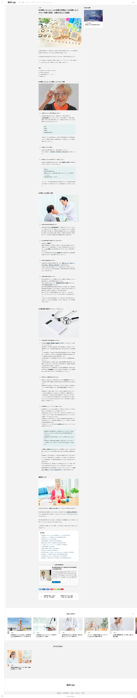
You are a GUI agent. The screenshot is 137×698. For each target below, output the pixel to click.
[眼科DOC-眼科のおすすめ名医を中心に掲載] (12, 2)
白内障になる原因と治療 (44, 72)
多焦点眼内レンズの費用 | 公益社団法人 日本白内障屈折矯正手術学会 (54, 554)
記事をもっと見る (56, 582)
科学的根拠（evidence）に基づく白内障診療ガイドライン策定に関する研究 (55, 535)
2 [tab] (93, 20)
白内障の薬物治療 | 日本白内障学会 (48, 546)
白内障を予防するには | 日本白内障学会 (48, 539)
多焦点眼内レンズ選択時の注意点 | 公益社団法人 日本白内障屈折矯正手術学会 (56, 557)
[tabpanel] (93, 19)
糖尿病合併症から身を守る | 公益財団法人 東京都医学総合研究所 (53, 542)
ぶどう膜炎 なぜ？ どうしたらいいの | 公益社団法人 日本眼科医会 (54, 544)
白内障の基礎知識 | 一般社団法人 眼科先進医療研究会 (51, 540)
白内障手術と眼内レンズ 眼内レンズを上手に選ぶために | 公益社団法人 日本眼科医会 (57, 552)
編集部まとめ (42, 76)
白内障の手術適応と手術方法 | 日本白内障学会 (50, 548)
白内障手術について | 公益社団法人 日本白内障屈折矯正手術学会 (53, 537)
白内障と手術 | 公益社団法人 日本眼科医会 (49, 550)
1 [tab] (92, 20)
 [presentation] (133, 613)
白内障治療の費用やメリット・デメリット (47, 74)
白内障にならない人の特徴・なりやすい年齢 (47, 70)
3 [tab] (94, 20)
